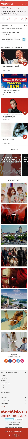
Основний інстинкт (9, 139)
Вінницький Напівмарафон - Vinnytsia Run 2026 (12, 91)
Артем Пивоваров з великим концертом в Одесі (12, 115)
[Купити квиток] (25, 64)
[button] (26, 19)
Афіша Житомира (4, 7)
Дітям (16, 19)
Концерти (9, 19)
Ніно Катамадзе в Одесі (11, 66)
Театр (22, 19)
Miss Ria (3, 407)
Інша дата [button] (3, 19)
